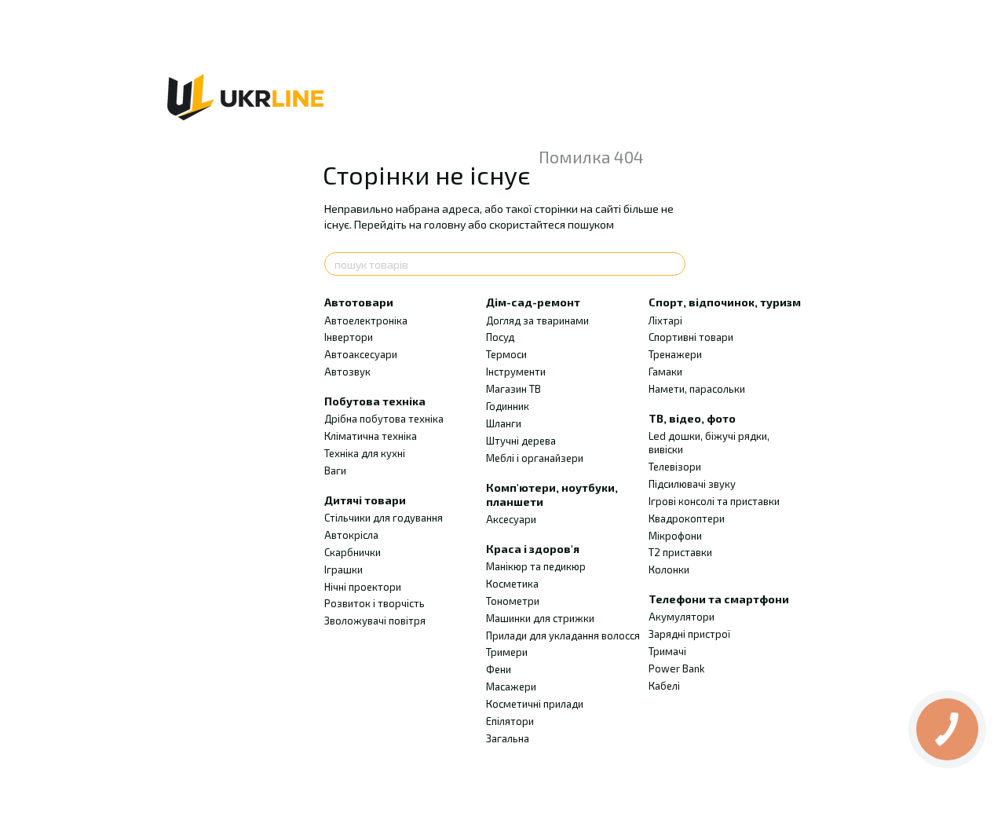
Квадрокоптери (687, 518)
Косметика (512, 583)
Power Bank (676, 668)
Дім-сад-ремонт (533, 302)
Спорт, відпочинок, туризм (725, 302)
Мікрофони (675, 535)
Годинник (507, 406)
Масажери (511, 686)
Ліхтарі (665, 320)
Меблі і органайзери (534, 458)
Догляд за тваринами (537, 320)
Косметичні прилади (534, 704)
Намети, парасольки (697, 389)
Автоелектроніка (365, 320)
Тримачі (667, 651)
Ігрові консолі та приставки (714, 501)
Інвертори (348, 337)
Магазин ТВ (513, 389)
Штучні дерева (521, 440)
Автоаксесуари (360, 354)
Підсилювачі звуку (692, 484)
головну (445, 224)
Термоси (506, 354)
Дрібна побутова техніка (384, 418)
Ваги (335, 470)
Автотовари (358, 302)
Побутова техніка (375, 401)
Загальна (507, 738)
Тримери (507, 652)
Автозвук (347, 371)
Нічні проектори (362, 586)
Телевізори (675, 466)
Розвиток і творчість (374, 603)
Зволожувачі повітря (375, 620)
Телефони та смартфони (719, 599)
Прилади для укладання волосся (563, 635)
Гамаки (665, 371)
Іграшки (343, 569)
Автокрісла (351, 535)
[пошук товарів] (672, 264)
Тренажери (675, 354)
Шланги (503, 423)
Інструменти (516, 371)
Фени (498, 669)
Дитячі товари (365, 500)
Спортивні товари (691, 337)
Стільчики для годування (383, 517)
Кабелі (664, 685)
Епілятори (510, 721)
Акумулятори (681, 616)
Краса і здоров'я (532, 548)
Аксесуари (511, 519)
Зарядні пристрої (689, 634)
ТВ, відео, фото (692, 418)
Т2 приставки (680, 552)
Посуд (500, 337)
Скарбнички (352, 552)
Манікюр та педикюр (536, 566)
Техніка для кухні (364, 453)
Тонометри (512, 601)
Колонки (669, 569)
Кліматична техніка (370, 436)
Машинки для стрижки (540, 618)
